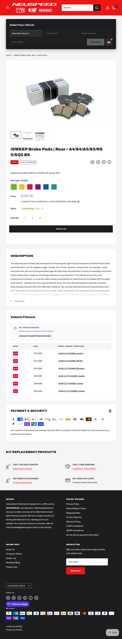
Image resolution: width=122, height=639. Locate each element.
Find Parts (95, 42)
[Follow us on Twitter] (14, 598)
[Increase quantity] (40, 218)
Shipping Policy (73, 513)
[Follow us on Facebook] (8, 598)
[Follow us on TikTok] (36, 598)
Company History (14, 554)
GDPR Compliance (75, 530)
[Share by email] (109, 162)
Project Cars (11, 567)
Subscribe (75, 571)
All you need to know (22, 482)
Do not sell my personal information (82, 535)
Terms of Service (74, 517)
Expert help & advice (22, 469)
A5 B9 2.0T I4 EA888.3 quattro (70, 383)
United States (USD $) (16, 586)
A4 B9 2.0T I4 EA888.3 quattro (70, 353)
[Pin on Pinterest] (98, 162)
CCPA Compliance (74, 526)
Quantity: (15, 218)
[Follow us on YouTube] (31, 598)
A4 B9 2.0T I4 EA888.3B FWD (70, 361)
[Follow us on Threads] (19, 598)
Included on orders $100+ (84, 469)
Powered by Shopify (14, 630)
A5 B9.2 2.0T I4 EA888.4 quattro (71, 391)
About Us (10, 549)
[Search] (97, 7)
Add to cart (61, 229)
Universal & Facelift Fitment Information (35, 336)
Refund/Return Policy (76, 508)
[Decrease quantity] (24, 218)
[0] (113, 8)
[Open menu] (7, 7)
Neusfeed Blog (13, 562)
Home (8, 55)
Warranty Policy (73, 522)
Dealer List (11, 558)
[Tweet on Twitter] (104, 162)
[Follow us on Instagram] (25, 598)
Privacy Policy (72, 504)
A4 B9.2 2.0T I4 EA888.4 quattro (71, 376)
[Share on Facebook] (92, 162)
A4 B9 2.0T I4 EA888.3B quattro (71, 368)
